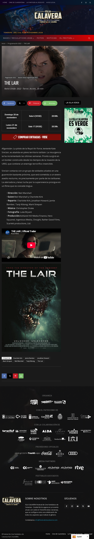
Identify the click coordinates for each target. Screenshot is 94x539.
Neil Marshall (19, 361)
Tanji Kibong (30, 361)
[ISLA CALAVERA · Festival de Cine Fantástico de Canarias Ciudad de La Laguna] (62, 17)
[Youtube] (88, 506)
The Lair (40, 361)
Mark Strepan (7, 361)
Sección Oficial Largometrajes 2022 (28, 77)
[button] (89, 38)
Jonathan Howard (43, 358)
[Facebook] (82, 2)
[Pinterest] (15, 375)
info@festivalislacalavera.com (46, 520)
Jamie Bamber (30, 358)
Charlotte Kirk (17, 358)
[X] (90, 2)
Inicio (3, 43)
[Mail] (77, 506)
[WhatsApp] (21, 375)
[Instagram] (86, 2)
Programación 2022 (14, 43)
